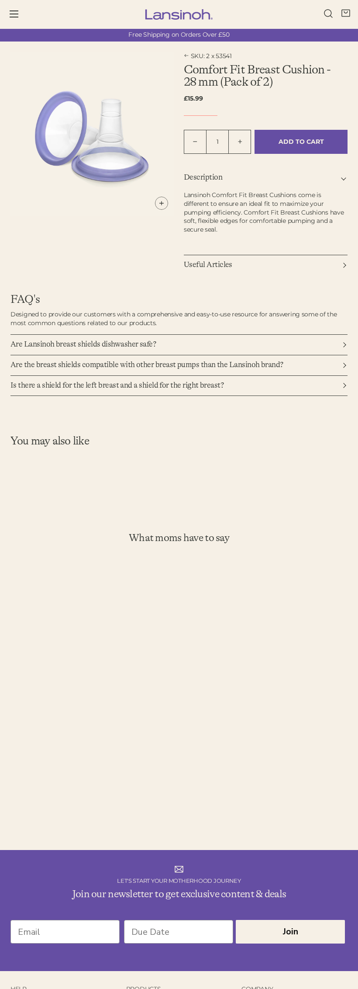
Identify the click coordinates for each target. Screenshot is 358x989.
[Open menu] (20, 14)
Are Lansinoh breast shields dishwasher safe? (83, 344)
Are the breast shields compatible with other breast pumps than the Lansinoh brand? (146, 365)
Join (290, 931)
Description (203, 177)
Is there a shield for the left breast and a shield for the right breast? (117, 385)
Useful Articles (208, 265)
